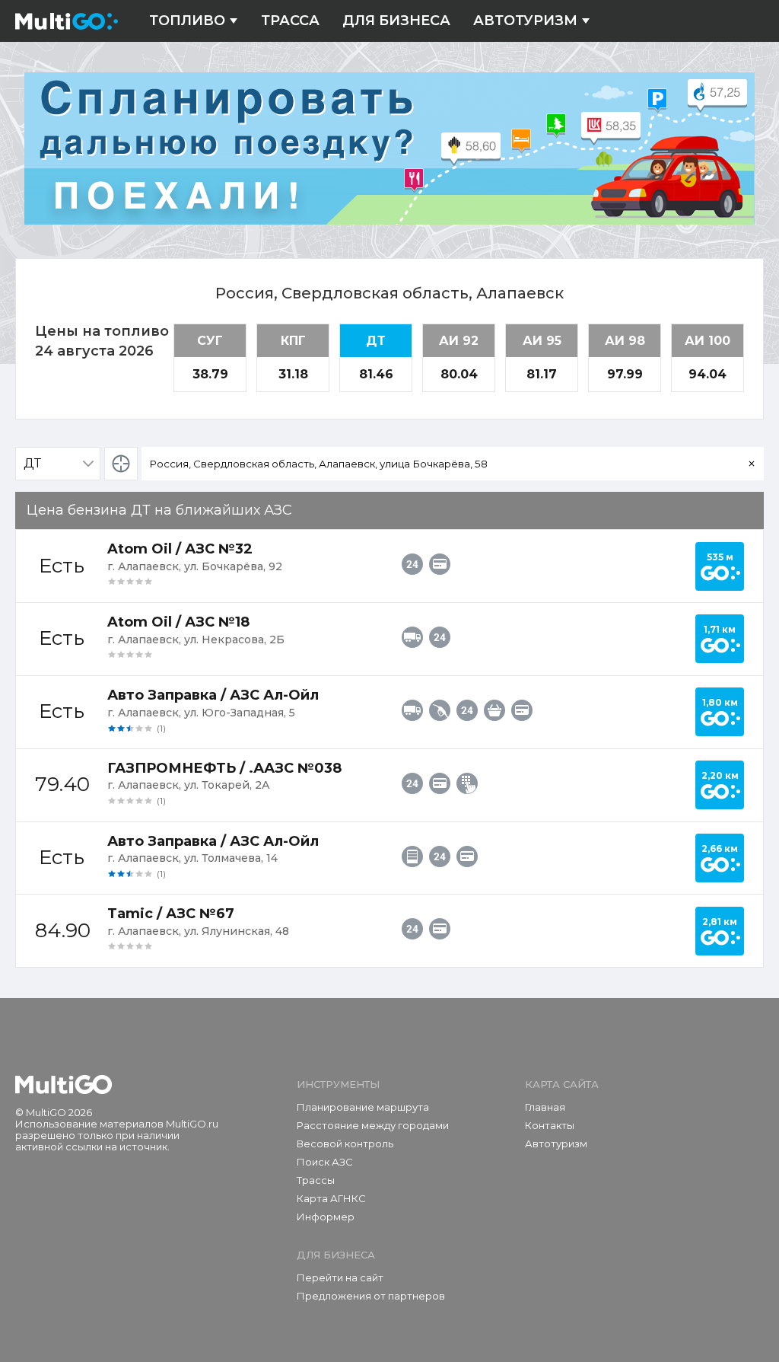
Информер (326, 1216)
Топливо (187, 21)
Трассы (316, 1180)
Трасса (290, 21)
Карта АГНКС (331, 1198)
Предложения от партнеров (371, 1296)
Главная (545, 1107)
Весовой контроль (345, 1143)
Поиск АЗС (325, 1162)
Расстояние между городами (373, 1125)
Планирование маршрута (363, 1107)
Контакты (549, 1125)
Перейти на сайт (340, 1277)
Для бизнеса (396, 21)
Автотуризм (525, 21)
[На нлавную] (63, 1085)
